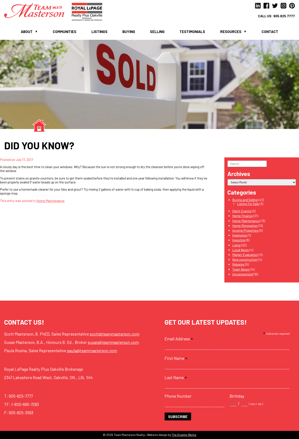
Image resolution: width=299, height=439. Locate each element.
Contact (270, 31)
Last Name (176, 377)
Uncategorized (242, 274)
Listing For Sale (248, 204)
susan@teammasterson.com (113, 342)
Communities (64, 31)
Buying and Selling (245, 200)
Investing (238, 240)
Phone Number (178, 396)
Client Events (241, 211)
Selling (157, 31)
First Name (176, 358)
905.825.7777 (284, 16)
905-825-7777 (21, 396)
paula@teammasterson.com (92, 350)
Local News (240, 250)
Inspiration (239, 235)
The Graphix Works (184, 435)
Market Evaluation (245, 255)
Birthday (237, 396)
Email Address (179, 338)
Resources (230, 31)
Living (236, 245)
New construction (245, 259)
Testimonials (192, 31)
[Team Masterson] (38, 10)
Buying (128, 31)
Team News (240, 269)
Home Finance (242, 216)
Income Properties (245, 230)
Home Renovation (245, 226)
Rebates (238, 264)
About (27, 31)
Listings (99, 31)
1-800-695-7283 (25, 404)
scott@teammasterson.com (114, 333)
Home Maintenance (50, 201)
